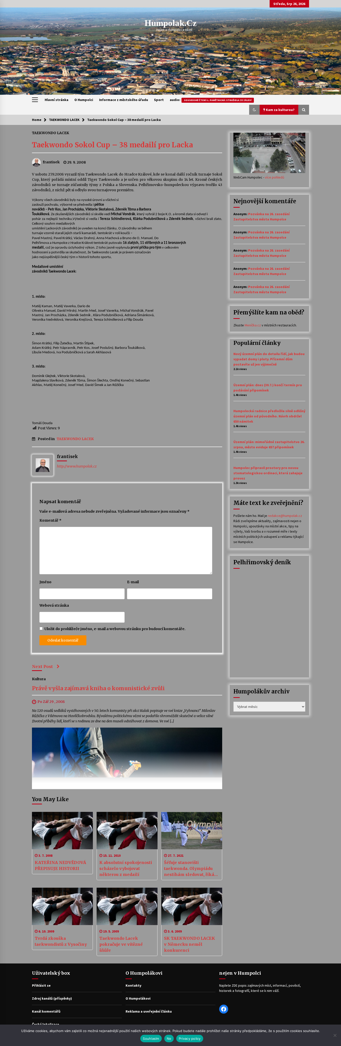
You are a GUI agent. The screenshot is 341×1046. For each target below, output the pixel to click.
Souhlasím (151, 1039)
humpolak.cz (171, 23)
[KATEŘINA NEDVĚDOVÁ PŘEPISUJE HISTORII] (62, 830)
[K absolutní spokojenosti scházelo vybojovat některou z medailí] (127, 830)
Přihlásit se (41, 985)
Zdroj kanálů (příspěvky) (52, 998)
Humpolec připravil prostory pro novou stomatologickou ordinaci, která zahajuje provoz (268, 473)
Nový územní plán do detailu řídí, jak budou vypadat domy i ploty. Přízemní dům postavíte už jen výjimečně (269, 359)
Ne (169, 1039)
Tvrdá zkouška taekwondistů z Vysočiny (61, 941)
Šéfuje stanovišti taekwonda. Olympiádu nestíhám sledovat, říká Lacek (189, 868)
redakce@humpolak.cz (285, 515)
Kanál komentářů (46, 1011)
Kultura (39, 679)
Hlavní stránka (56, 99)
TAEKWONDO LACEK (50, 133)
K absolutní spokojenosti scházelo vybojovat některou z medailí (125, 868)
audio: (210, 99)
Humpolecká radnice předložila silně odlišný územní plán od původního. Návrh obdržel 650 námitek (269, 416)
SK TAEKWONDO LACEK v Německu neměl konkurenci (189, 944)
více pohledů (274, 177)
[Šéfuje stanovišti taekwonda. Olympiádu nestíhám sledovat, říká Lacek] (191, 830)
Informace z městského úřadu (123, 99)
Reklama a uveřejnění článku (149, 1011)
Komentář (50, 520)
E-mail (133, 582)
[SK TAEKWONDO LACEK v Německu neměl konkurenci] (191, 906)
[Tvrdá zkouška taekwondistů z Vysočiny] (62, 906)
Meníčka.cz (253, 325)
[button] (254, 110)
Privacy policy (190, 1039)
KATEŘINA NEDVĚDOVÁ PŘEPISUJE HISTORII (60, 865)
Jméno (45, 582)
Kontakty (133, 985)
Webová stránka (54, 605)
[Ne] (334, 1035)
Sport (159, 99)
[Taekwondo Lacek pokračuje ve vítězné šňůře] (127, 906)
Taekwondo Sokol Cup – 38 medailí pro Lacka (112, 144)
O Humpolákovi (138, 998)
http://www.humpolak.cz (77, 466)
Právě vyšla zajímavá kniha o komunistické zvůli (98, 688)
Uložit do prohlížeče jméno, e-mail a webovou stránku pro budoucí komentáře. (114, 629)
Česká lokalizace (45, 1024)
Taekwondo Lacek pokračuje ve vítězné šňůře (121, 944)
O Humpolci (83, 99)
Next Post (42, 666)
